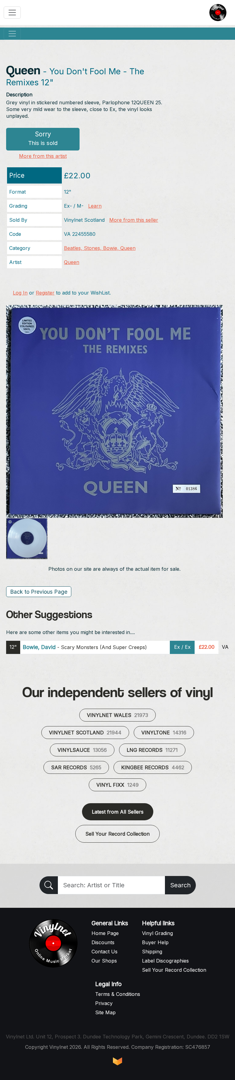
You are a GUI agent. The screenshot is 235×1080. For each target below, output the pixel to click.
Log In (20, 293)
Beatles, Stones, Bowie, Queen (100, 248)
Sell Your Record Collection (117, 834)
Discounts (102, 942)
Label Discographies (165, 961)
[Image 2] (26, 538)
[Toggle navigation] (12, 12)
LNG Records (152, 750)
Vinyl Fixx (117, 785)
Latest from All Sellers (118, 812)
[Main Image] (114, 411)
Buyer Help (155, 942)
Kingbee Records (152, 767)
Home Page (105, 933)
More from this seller (133, 220)
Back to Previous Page (38, 591)
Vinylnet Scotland (85, 732)
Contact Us (104, 951)
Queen (71, 262)
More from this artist (43, 156)
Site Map (105, 1012)
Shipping (152, 951)
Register (45, 293)
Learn (95, 206)
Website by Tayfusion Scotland (117, 1061)
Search (180, 885)
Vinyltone (163, 732)
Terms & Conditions (117, 994)
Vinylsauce (82, 750)
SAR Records (76, 767)
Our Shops (104, 961)
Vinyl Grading (157, 933)
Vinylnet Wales (117, 715)
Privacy (104, 1003)
